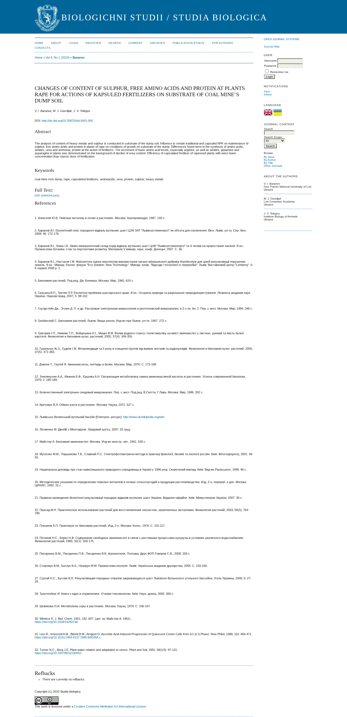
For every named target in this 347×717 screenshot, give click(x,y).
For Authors (222, 42)
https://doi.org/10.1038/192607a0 (56, 621)
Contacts (42, 47)
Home (39, 42)
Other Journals (273, 165)
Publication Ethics (188, 42)
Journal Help (271, 46)
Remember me (279, 71)
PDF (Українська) (47, 195)
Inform (268, 94)
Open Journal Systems (281, 39)
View (267, 91)
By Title (268, 162)
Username (270, 60)
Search (114, 42)
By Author (270, 159)
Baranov (79, 57)
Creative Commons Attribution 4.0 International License (110, 706)
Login (73, 42)
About (56, 42)
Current (135, 42)
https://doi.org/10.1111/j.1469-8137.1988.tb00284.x (68, 637)
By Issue (269, 156)
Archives (157, 42)
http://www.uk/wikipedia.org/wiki (143, 417)
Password (270, 65)
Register (93, 42)
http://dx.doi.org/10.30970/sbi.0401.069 (67, 120)
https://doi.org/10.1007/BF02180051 (58, 653)
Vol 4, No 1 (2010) (57, 57)
